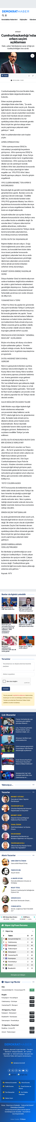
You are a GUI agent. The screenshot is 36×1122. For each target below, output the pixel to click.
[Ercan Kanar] (5, 836)
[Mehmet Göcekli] (5, 799)
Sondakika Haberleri (9, 19)
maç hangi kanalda (18, 1114)
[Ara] (3, 15)
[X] (12, 1070)
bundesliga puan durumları (13, 1111)
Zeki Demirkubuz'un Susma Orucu (20, 828)
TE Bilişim (23, 1119)
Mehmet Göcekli (17, 796)
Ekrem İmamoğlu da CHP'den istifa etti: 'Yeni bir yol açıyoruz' (26, 609)
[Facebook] (9, 1070)
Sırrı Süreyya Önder (18, 861)
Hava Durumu (26, 1082)
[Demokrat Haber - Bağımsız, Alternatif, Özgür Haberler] (15, 11)
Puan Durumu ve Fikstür (25, 1087)
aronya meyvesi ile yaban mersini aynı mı (17, 1109)
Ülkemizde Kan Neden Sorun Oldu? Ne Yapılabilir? (21, 847)
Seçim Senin (15, 873)
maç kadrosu (26, 1111)
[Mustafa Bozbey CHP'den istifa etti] (9, 602)
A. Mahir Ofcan (16, 878)
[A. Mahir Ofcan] (5, 881)
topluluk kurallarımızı (19, 695)
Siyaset (18, 32)
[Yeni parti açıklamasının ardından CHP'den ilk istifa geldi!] (9, 640)
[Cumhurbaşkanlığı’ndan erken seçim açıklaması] (18, 62)
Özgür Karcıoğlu (17, 843)
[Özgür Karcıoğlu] (5, 845)
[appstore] (12, 1075)
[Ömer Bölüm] (5, 871)
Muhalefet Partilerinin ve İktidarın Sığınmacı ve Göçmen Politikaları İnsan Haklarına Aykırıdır (22, 838)
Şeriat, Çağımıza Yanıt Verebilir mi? (22, 910)
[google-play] (22, 1075)
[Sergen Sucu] (5, 899)
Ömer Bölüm (16, 870)
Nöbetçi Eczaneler (11, 1082)
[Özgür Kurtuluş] (5, 808)
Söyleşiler (23, 19)
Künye (3, 1105)
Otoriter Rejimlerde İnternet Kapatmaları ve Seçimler (21, 809)
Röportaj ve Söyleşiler (13, 1105)
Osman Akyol (16, 906)
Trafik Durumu (9, 1086)
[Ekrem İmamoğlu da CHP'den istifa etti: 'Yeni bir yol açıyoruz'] (26, 602)
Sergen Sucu (16, 898)
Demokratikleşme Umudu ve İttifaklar (21, 882)
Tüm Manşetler (9, 1092)
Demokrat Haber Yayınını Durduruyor (20, 800)
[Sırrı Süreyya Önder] (5, 862)
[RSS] (26, 1070)
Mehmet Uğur (16, 815)
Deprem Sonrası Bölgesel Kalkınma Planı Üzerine (20, 819)
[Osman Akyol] (5, 908)
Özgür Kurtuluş (17, 806)
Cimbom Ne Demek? (27, 1105)
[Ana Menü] (6, 15)
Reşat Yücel (15, 887)
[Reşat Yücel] (5, 890)
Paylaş (6, 75)
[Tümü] (33, 785)
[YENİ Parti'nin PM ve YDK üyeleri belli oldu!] (26, 619)
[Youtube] (23, 1070)
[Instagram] (16, 1070)
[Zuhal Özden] (5, 827)
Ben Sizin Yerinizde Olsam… (21, 900)
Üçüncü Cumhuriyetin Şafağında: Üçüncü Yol (22, 891)
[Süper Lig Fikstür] (33, 982)
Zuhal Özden (16, 824)
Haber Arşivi (9, 1098)
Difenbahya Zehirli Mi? (18, 1107)
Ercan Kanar (16, 834)
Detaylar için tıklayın (18, 975)
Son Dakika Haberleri (23, 1093)
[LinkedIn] (19, 1070)
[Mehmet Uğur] (5, 817)
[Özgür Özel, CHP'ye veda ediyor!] (26, 640)
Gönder (6, 689)
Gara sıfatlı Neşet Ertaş (19, 863)
